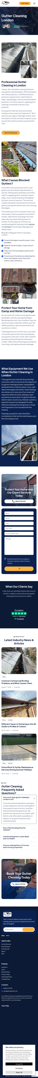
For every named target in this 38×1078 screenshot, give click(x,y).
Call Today (24, 3)
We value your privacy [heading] (15, 1047)
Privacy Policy (5, 974)
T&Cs (3, 969)
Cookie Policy (5, 979)
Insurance (4, 967)
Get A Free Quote (10, 133)
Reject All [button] (19, 1072)
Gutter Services (6, 944)
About (3, 951)
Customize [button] (19, 1068)
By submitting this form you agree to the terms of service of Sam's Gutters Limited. (18, 561)
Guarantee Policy (6, 977)
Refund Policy (5, 972)
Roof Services (5, 946)
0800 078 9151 (20, 501)
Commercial (5, 949)
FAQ (2, 954)
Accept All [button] (19, 1064)
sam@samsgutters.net (10, 991)
